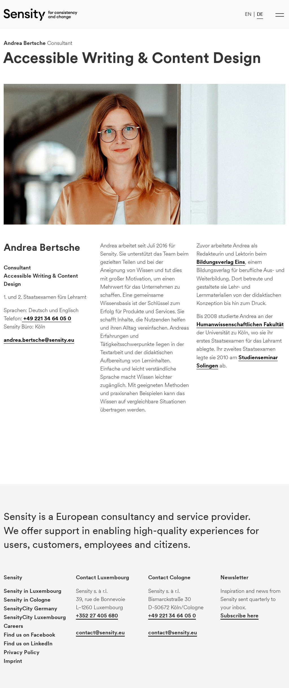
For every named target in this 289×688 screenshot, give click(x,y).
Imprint (13, 661)
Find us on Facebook (29, 635)
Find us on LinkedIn (28, 643)
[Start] (40, 14)
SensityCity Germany (30, 608)
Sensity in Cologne (27, 599)
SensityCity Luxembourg (35, 617)
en (248, 14)
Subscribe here (239, 615)
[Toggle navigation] (280, 14)
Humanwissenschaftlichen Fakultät (240, 324)
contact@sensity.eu (100, 632)
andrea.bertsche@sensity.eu (39, 340)
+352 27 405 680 (97, 615)
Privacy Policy (22, 652)
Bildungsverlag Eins (220, 262)
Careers (13, 626)
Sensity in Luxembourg (32, 591)
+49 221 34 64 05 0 (46, 318)
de (260, 14)
